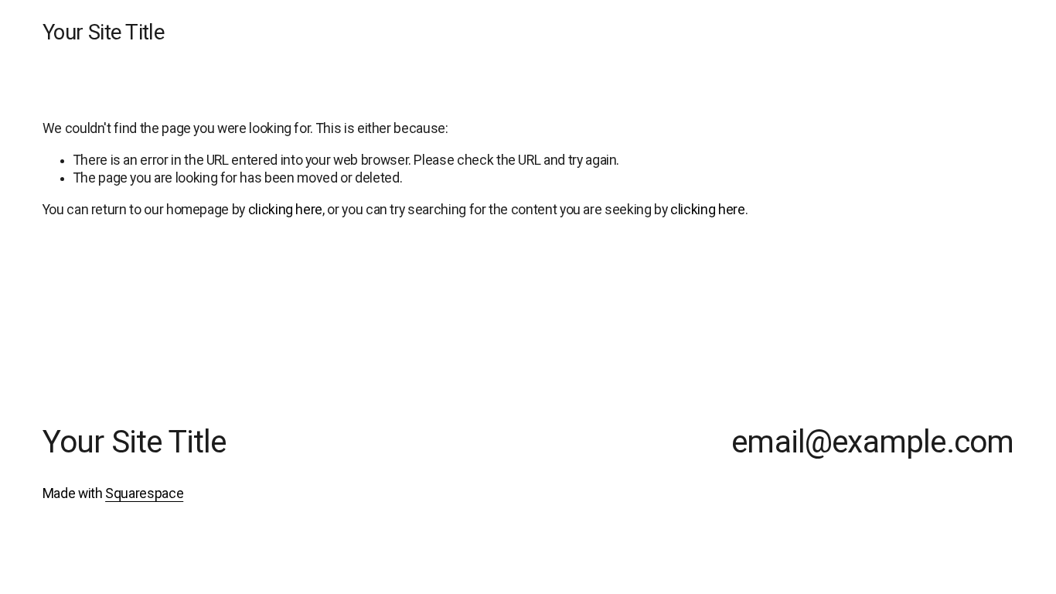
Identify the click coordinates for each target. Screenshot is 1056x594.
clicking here (285, 209)
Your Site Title (104, 32)
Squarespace (144, 493)
